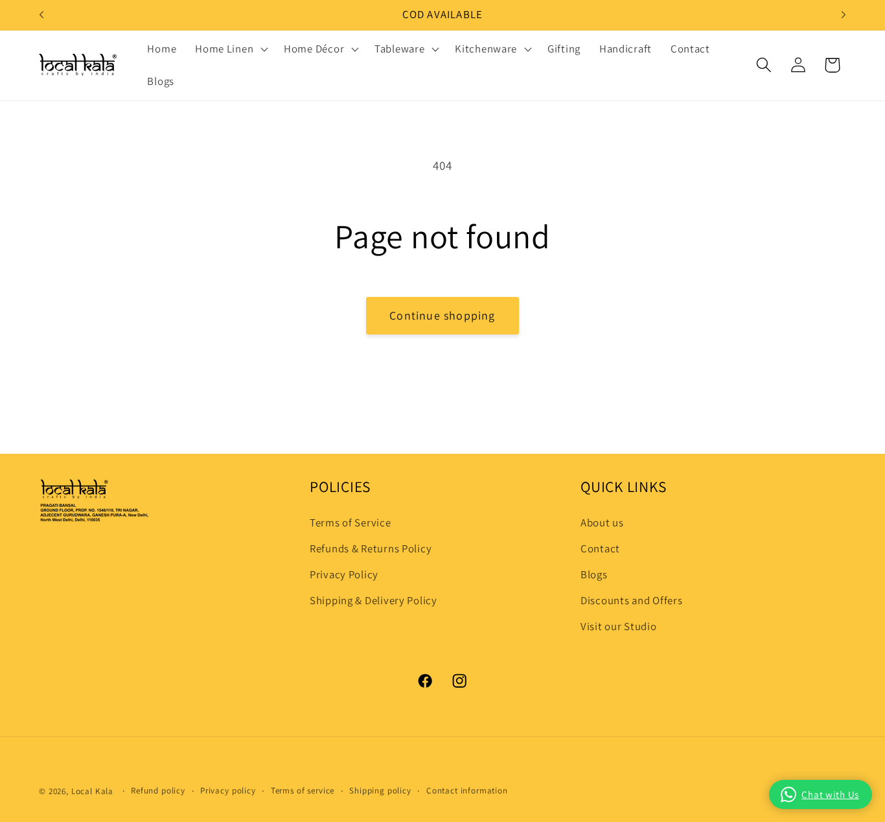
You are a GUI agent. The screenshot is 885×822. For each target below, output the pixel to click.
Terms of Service (350, 522)
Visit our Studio (618, 626)
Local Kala (92, 791)
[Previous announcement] (41, 15)
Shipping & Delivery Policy (373, 600)
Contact (600, 548)
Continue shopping (442, 315)
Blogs (594, 574)
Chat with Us (830, 794)
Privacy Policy (344, 574)
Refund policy (158, 790)
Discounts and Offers (631, 600)
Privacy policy (228, 790)
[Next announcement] (843, 15)
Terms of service (302, 790)
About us (602, 522)
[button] (230, 49)
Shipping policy (380, 790)
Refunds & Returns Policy (370, 548)
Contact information (467, 790)
